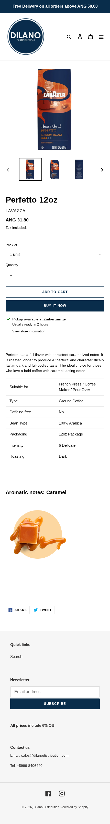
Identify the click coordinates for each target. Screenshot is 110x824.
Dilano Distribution (46, 807)
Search (16, 656)
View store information (28, 331)
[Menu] (101, 36)
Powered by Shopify (74, 807)
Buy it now (55, 306)
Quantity (12, 265)
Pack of (11, 245)
